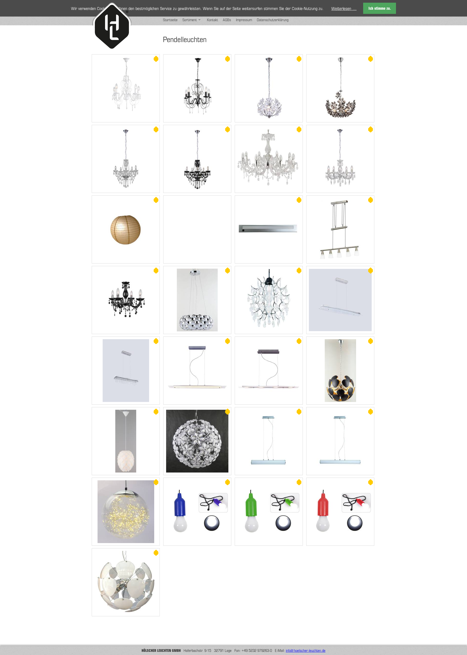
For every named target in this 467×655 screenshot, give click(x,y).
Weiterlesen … (344, 8)
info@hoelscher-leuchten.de (305, 650)
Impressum (244, 20)
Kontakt (212, 20)
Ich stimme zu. (379, 8)
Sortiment (189, 20)
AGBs (227, 20)
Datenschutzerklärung (272, 20)
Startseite (170, 20)
